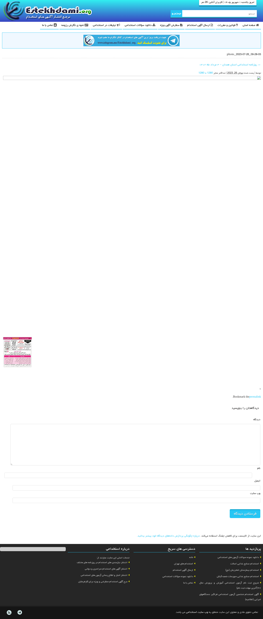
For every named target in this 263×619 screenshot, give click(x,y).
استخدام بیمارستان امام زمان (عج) (242, 570)
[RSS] (9, 612)
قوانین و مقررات (227, 25)
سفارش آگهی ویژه (170, 25)
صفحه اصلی (249, 25)
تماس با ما (48, 25)
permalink (255, 397)
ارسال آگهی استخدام (199, 25)
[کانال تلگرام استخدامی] (131, 41)
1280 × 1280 (205, 73)
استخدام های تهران (183, 563)
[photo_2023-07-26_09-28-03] (132, 205)
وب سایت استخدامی (197, 612)
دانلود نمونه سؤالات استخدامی (178, 576)
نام (258, 468)
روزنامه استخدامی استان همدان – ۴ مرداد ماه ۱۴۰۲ (230, 64)
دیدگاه (256, 419)
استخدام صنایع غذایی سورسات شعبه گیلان (238, 576)
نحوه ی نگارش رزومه (73, 25)
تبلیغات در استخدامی (105, 25)
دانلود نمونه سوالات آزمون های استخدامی (238, 557)
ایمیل (257, 480)
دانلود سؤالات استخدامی (138, 25)
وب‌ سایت (255, 493)
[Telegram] (19, 612)
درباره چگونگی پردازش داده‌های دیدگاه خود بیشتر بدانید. (168, 536)
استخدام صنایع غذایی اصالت (244, 563)
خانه (191, 557)
